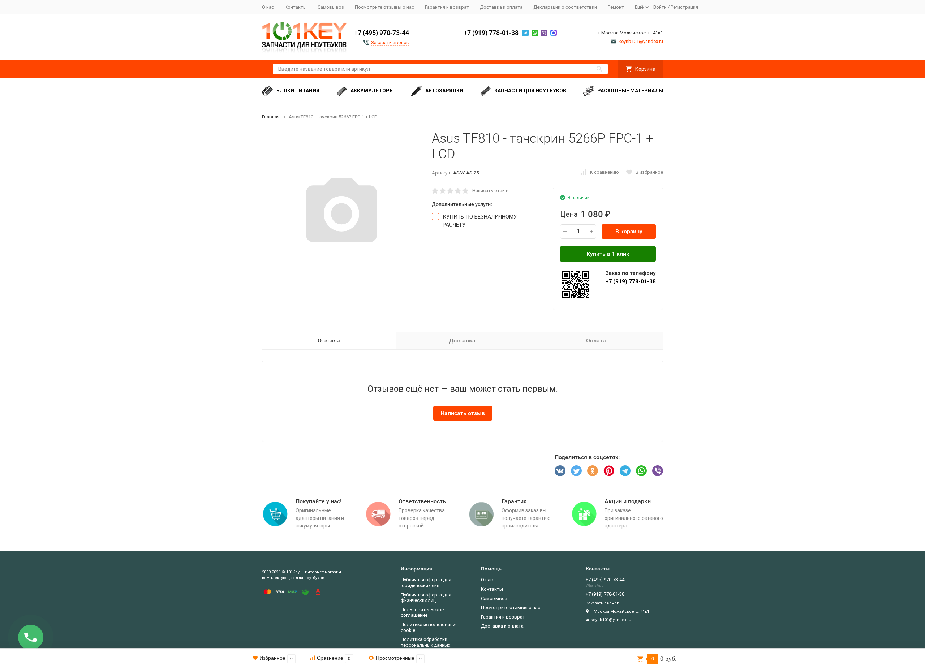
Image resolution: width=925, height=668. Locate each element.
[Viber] (657, 470)
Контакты (296, 7)
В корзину (628, 231)
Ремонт (616, 7)
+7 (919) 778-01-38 (491, 32)
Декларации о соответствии (565, 7)
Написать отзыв (490, 190)
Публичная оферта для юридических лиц (426, 582)
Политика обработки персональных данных (425, 642)
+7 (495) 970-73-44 (381, 32)
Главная (271, 117)
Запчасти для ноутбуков (530, 91)
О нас (268, 7)
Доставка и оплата (501, 7)
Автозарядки (444, 91)
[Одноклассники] (592, 470)
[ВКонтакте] (560, 470)
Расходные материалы (630, 91)
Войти (660, 7)
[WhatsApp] (641, 470)
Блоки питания (297, 91)
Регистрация (684, 7)
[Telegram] (625, 470)
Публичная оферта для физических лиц (426, 597)
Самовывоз (331, 7)
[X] (576, 470)
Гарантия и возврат (447, 7)
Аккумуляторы (372, 91)
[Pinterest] (608, 470)
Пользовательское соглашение (422, 612)
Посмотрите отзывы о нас (384, 7)
